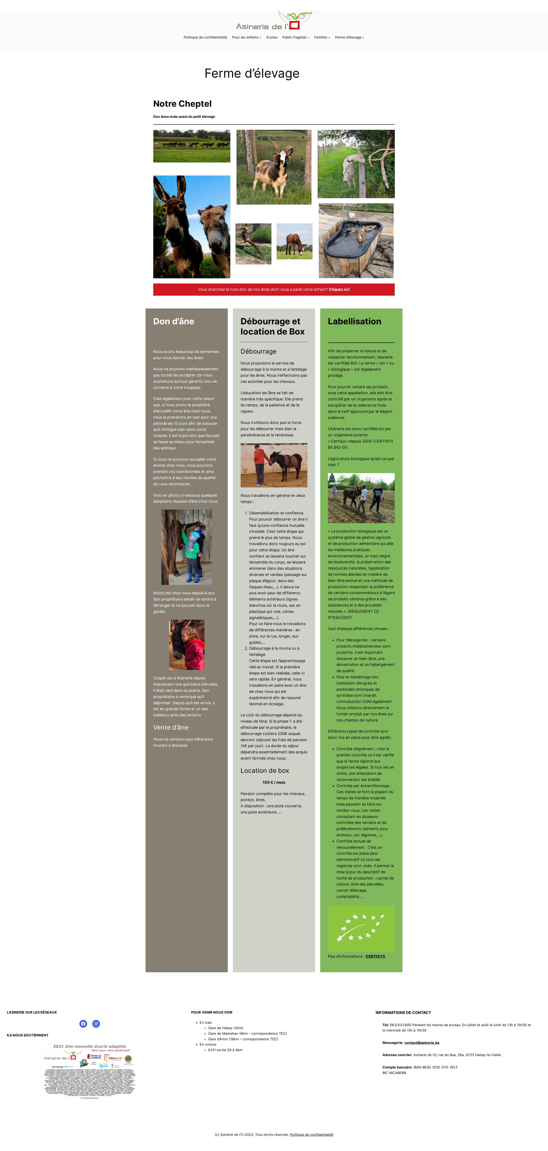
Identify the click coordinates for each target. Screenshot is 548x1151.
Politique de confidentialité (311, 1134)
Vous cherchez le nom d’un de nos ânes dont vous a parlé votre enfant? (274, 289)
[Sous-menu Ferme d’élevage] (363, 37)
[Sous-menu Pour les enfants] (260, 37)
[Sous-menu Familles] (329, 37)
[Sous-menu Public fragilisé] (308, 37)
